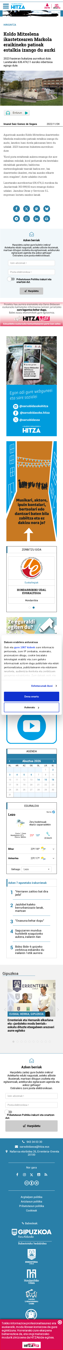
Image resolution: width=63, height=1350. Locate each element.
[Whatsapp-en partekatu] (26, 218)
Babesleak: (31, 1223)
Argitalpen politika (31, 1197)
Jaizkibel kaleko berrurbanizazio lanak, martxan (29, 907)
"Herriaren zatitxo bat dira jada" (31, 893)
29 (26, 770)
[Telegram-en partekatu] (16, 218)
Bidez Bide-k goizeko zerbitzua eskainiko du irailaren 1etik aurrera (29, 950)
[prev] (9, 761)
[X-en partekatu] (26, 208)
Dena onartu (31, 696)
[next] (54, 761)
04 (58, 124)
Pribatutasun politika (31, 1206)
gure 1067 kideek (24, 647)
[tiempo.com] (53, 811)
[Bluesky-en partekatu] (46, 208)
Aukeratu (29, 707)
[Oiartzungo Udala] (31, 1316)
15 (46, 780)
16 (53, 780)
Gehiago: (16, 869)
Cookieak (31, 1210)
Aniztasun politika (31, 1201)
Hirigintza (10, 25)
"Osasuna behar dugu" (29, 920)
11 (54, 124)
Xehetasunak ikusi (42, 685)
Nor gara (31, 1167)
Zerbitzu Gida (31, 549)
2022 (49, 124)
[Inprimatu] (46, 218)
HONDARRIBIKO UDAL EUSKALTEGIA (31, 591)
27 (12, 770)
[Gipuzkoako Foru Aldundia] (31, 1236)
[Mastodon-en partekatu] (36, 208)
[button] (37, 869)
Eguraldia (31, 805)
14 (38, 780)
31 (40, 770)
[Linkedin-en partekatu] (36, 218)
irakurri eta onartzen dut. (33, 280)
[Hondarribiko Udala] (31, 1276)
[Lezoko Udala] (31, 1296)
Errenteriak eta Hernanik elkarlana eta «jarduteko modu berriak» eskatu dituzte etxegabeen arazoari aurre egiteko (31, 1025)
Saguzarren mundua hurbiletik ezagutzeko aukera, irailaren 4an (29, 933)
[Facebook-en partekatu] (16, 208)
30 (33, 770)
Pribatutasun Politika (27, 279)
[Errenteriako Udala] (31, 1256)
